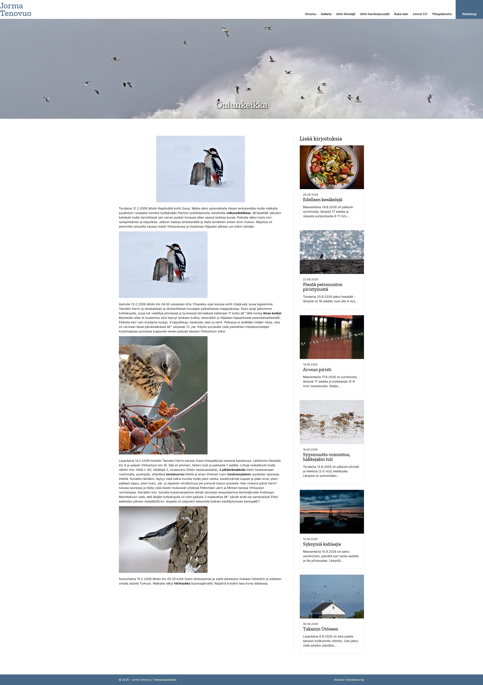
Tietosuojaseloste (164, 679)
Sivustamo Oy (355, 679)
